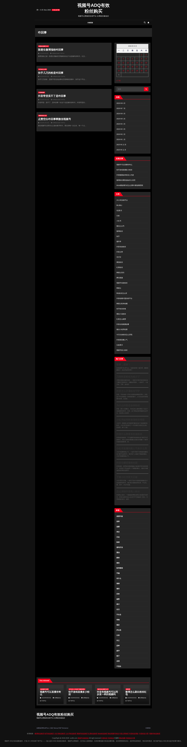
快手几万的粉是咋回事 (50, 72)
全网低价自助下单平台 (58, 53)
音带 (118, 521)
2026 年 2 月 (120, 134)
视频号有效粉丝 (121, 283)
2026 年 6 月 (120, 113)
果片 (118, 604)
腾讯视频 (119, 278)
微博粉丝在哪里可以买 (43, 46)
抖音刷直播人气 (121, 340)
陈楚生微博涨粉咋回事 (50, 49)
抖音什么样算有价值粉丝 (129, 434)
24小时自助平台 (122, 200)
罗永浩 (118, 630)
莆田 (118, 589)
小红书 (118, 221)
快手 (118, 236)
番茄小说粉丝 (121, 314)
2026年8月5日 (44, 53)
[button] (145, 23)
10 (119, 63)
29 (141, 71)
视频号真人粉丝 (121, 350)
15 (141, 63)
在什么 (118, 578)
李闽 (118, 620)
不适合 (118, 666)
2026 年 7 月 (120, 108)
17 (119, 67)
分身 (118, 635)
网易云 (118, 288)
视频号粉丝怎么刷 (42, 115)
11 (123, 63)
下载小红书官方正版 (127, 477)
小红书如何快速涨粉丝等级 (130, 419)
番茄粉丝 (119, 262)
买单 (118, 594)
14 (137, 63)
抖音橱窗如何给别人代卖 (125, 175)
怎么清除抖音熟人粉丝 (128, 491)
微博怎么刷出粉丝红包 (135, 693)
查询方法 (119, 547)
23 (146, 67)
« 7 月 (118, 80)
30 (146, 71)
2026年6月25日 (45, 76)
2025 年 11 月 (121, 150)
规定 (118, 625)
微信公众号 (120, 226)
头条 (118, 216)
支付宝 (118, 257)
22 (141, 67)
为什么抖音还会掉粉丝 (128, 405)
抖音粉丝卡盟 (144, 733)
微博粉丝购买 (39, 733)
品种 (118, 645)
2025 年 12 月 (121, 144)
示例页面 (90, 22)
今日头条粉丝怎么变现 (124, 334)
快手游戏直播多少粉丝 (124, 170)
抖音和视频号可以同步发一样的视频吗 (107, 693)
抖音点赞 (119, 252)
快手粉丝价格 (121, 309)
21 (137, 67)
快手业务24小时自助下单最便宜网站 (77, 689)
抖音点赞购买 (124, 733)
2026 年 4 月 (120, 124)
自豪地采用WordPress (43, 728)
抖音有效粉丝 (121, 247)
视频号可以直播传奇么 (124, 164)
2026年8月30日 (46, 698)
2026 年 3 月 (120, 129)
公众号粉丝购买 (70, 733)
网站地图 (122, 738)
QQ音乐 (119, 210)
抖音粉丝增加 (133, 733)
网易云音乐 (120, 272)
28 (137, 71)
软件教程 (119, 568)
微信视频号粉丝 (113, 733)
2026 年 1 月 (120, 139)
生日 (118, 609)
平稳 (118, 573)
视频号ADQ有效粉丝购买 (55, 714)
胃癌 (118, 583)
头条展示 (119, 345)
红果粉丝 (119, 267)
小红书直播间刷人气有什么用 (131, 448)
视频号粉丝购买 (82, 733)
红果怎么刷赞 (121, 319)
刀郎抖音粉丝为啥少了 (128, 376)
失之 (118, 640)
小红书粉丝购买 (59, 733)
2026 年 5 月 (120, 119)
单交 (118, 532)
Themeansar (64, 728)
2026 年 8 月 (120, 103)
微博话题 (128, 689)
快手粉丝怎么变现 (42, 69)
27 (132, 71)
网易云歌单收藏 (121, 303)
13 (132, 63)
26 (128, 71)
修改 (118, 563)
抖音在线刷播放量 (122, 324)
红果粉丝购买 (92, 733)
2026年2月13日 (45, 122)
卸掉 (118, 542)
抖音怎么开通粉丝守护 (128, 391)
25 (123, 71)
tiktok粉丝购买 (103, 733)
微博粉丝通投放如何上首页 (125, 180)
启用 (118, 661)
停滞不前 (119, 516)
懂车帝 (118, 241)
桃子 (118, 656)
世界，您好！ (123, 364)
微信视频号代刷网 (44, 689)
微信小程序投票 (121, 329)
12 (128, 63)
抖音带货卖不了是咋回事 (52, 95)
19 (128, 67)
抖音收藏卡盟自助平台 (124, 298)
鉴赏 (118, 599)
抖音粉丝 (104, 738)
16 (146, 63)
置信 (118, 552)
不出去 (118, 614)
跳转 (118, 557)
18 (123, 67)
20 (132, 67)
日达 (118, 537)
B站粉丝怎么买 (121, 293)
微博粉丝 (119, 231)
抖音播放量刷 (42, 92)
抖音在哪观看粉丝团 (127, 462)
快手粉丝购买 (49, 733)
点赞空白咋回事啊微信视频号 (54, 119)
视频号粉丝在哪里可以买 (102, 689)
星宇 (118, 651)
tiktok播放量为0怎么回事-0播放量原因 (129, 185)
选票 (118, 526)
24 (119, 71)
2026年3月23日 (45, 99)
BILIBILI (119, 205)
